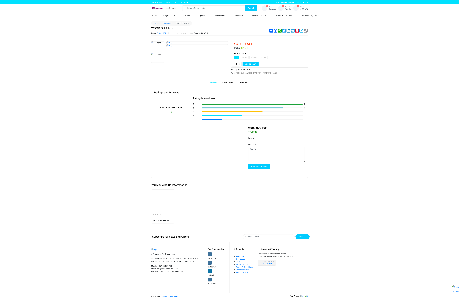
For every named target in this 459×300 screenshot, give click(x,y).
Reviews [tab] (213, 82)
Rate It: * (252, 138)
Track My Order (281, 2)
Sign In (291, 2)
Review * (252, 144)
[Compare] (266, 64)
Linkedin (211, 275)
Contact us (240, 259)
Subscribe (302, 237)
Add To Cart (250, 64)
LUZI (275, 73)
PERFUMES (241, 73)
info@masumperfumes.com (168, 268)
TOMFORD (167, 23)
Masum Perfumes (170, 296)
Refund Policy (242, 272)
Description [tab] (244, 82)
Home (155, 16)
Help (238, 262)
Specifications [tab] (228, 82)
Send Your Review (259, 166)
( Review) (181, 33)
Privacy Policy (242, 264)
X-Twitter (212, 284)
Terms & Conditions (244, 267)
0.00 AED (304, 8)
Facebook (212, 258)
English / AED (301, 2)
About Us (240, 256)
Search (251, 8)
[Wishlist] (262, 64)
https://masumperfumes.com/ (171, 271)
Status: (237, 48)
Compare (272, 8)
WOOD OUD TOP (254, 73)
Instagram (212, 267)
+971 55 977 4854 (181, 2)
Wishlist (288, 8)
